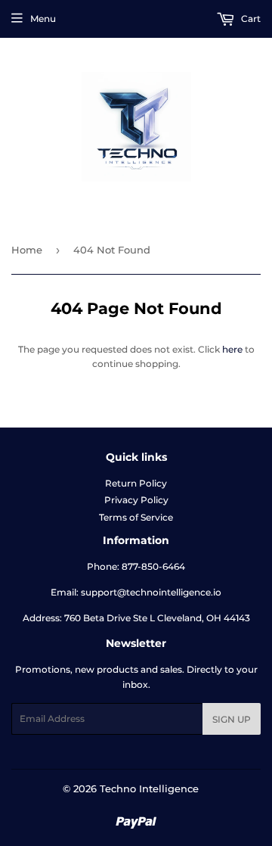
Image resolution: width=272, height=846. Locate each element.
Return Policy (136, 483)
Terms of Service (136, 517)
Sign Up (231, 719)
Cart (250, 18)
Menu (43, 18)
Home (26, 250)
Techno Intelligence (149, 788)
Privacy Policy (136, 499)
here (232, 349)
